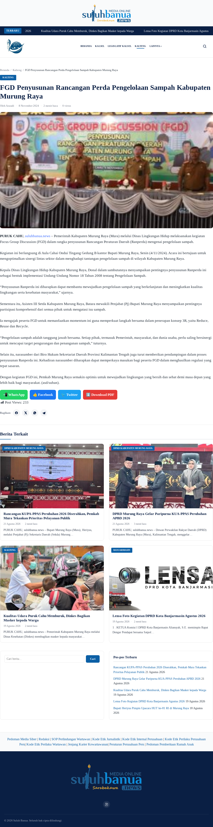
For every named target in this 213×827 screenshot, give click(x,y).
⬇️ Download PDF (100, 395)
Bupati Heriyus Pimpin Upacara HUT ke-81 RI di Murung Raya (151, 708)
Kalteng (140, 46)
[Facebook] (16, 412)
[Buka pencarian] (205, 46)
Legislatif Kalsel (119, 46)
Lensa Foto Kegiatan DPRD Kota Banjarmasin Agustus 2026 (161, 31)
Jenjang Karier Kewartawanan (88, 744)
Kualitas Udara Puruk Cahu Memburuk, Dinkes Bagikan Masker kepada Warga (69, 31)
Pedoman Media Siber (21, 739)
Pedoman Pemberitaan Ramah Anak (170, 744)
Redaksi (44, 739)
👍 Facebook (43, 395)
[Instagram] (106, 804)
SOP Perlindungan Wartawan (71, 739)
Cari (92, 658)
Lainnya (156, 46)
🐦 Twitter (69, 395)
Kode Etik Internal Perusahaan (142, 739)
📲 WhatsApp (14, 395)
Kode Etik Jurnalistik (106, 739)
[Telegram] (43, 412)
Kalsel (99, 46)
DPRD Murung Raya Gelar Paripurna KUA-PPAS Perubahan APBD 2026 (157, 678)
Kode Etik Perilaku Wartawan (46, 744)
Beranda (86, 46)
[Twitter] (25, 412)
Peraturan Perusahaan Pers (126, 744)
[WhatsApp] (34, 412)
